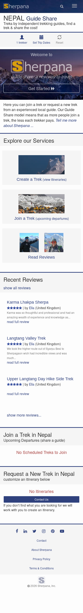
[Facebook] (18, 530)
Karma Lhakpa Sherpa (27, 302)
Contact (41, 540)
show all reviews (17, 287)
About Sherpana (41, 550)
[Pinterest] (54, 530)
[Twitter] (36, 530)
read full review (18, 321)
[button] (62, 6)
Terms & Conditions (41, 568)
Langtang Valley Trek (26, 338)
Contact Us (41, 499)
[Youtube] (63, 530)
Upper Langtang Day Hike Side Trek (40, 379)
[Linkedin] (26, 530)
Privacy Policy (41, 559)
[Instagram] (45, 530)
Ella (31, 307)
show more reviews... (24, 415)
